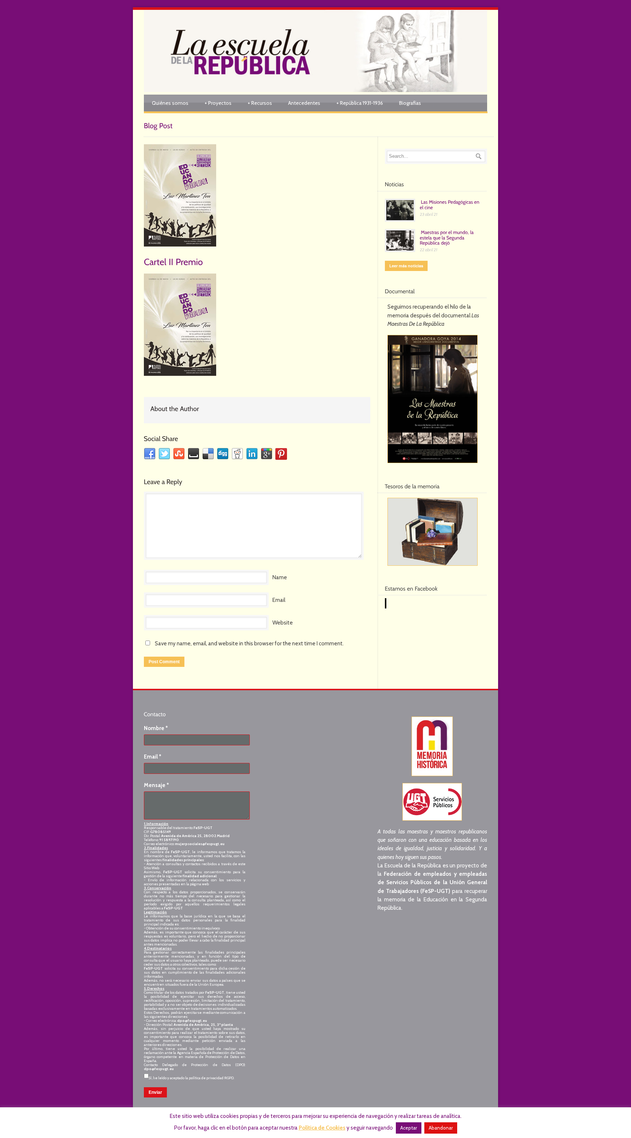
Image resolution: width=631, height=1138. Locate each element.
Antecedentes (304, 103)
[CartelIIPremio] (173, 261)
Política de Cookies (322, 1127)
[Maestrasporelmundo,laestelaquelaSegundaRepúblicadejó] (447, 237)
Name (279, 577)
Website (282, 622)
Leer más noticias (406, 265)
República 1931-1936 (359, 103)
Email (278, 600)
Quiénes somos (170, 103)
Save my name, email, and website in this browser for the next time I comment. (249, 643)
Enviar (155, 1092)
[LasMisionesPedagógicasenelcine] (450, 204)
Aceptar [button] (408, 1128)
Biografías (410, 103)
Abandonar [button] (441, 1128)
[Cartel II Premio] (257, 195)
